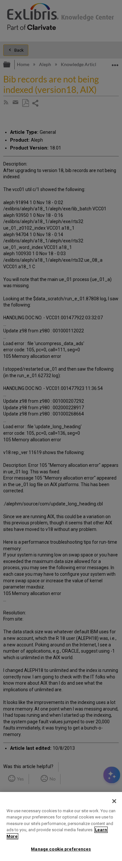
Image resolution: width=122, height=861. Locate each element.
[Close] (114, 801)
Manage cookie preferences (61, 849)
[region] (61, 826)
